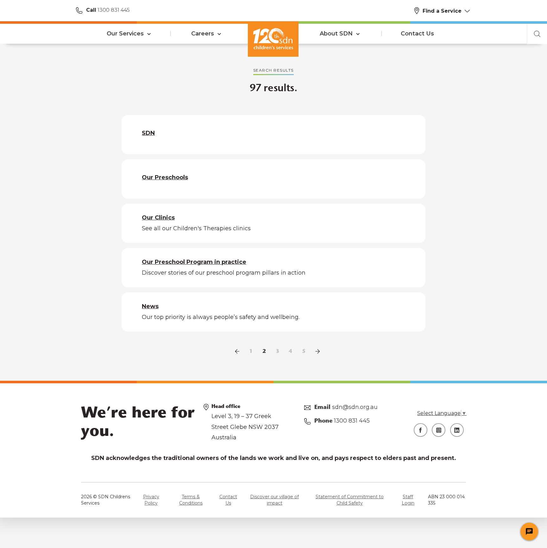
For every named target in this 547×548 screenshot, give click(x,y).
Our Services (125, 33)
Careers (202, 33)
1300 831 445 (113, 10)
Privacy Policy (151, 500)
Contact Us (417, 33)
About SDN (336, 33)
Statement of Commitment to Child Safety (350, 500)
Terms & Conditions (191, 500)
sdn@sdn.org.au (355, 407)
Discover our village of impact (274, 500)
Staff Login (408, 500)
